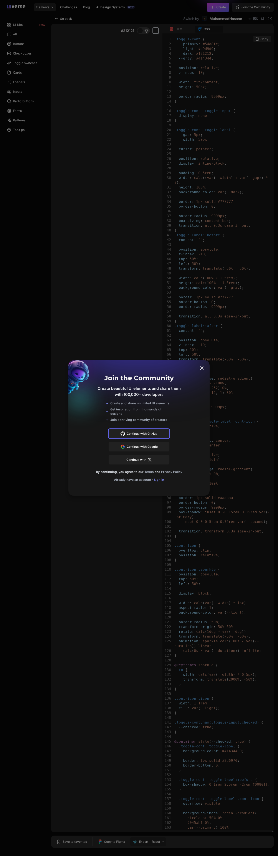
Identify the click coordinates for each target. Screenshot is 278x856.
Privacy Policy (171, 472)
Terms (149, 472)
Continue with (136, 459)
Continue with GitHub (142, 433)
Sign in (159, 479)
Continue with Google (142, 446)
